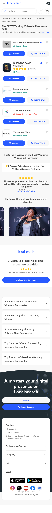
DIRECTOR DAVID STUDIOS (26, 192)
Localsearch (6, 18)
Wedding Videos (25, 18)
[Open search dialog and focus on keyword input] (4, 11)
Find (14, 18)
